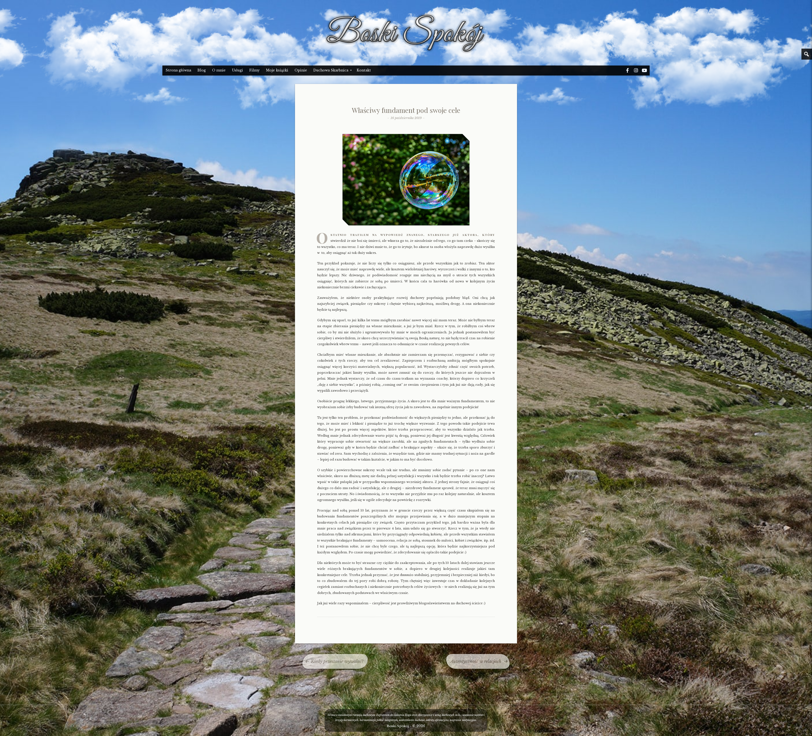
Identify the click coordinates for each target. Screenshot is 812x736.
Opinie (301, 70)
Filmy (254, 70)
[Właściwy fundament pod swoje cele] (406, 224)
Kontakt (364, 70)
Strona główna (178, 70)
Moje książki (277, 70)
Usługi (237, 70)
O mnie (219, 70)
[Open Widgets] (806, 54)
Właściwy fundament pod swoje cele (406, 110)
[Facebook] (627, 70)
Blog (202, 70)
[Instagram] (635, 70)
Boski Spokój (398, 726)
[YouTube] (644, 70)
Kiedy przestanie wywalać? (337, 661)
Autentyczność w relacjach (475, 661)
